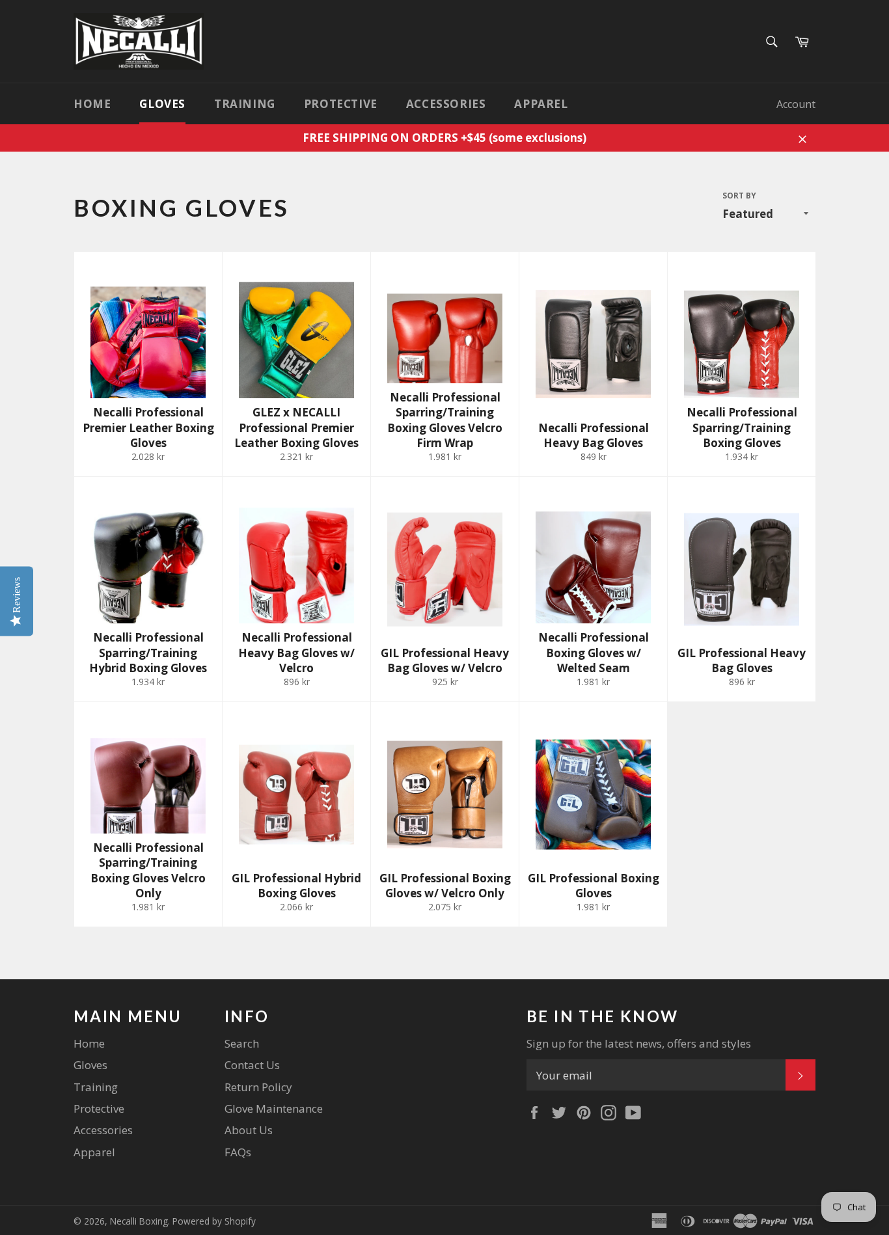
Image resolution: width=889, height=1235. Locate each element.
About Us (249, 1129)
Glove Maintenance (274, 1108)
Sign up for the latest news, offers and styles (639, 1043)
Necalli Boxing (139, 1221)
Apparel (541, 103)
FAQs (238, 1152)
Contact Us (252, 1064)
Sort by (739, 196)
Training (244, 103)
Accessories (446, 103)
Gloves (162, 103)
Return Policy (258, 1086)
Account (795, 104)
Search (242, 1043)
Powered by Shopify (214, 1221)
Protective (340, 103)
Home (92, 103)
